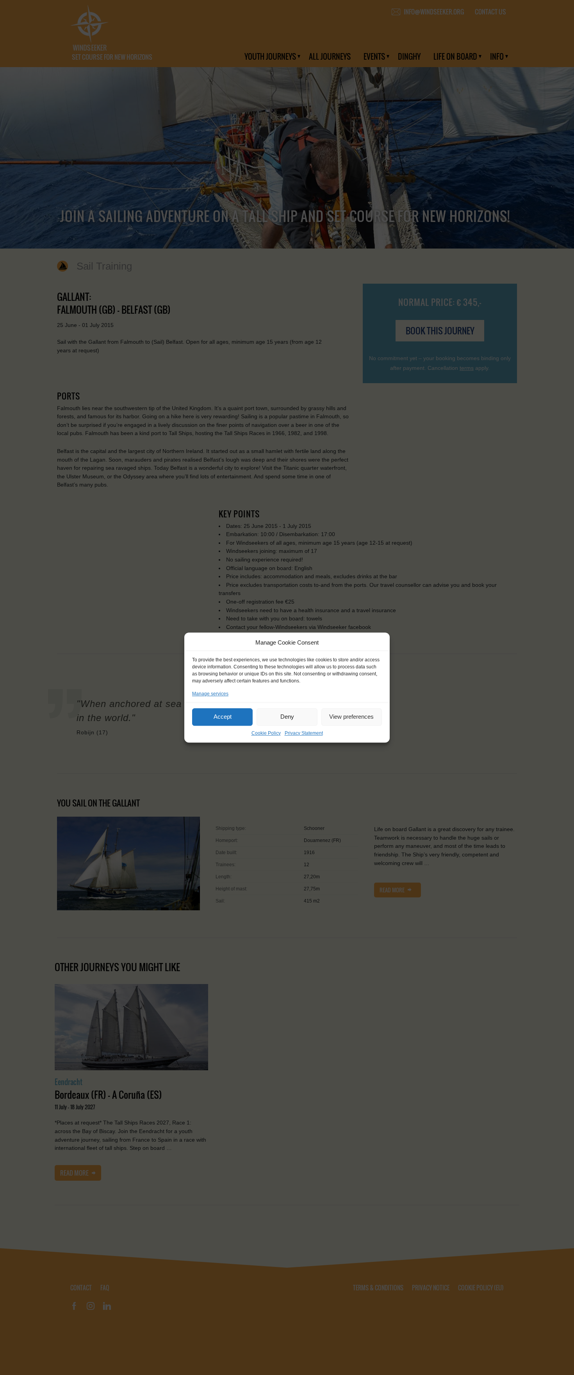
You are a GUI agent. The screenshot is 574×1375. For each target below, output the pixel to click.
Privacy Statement (304, 733)
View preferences (351, 716)
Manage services (210, 693)
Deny (287, 716)
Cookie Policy (266, 733)
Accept (223, 716)
